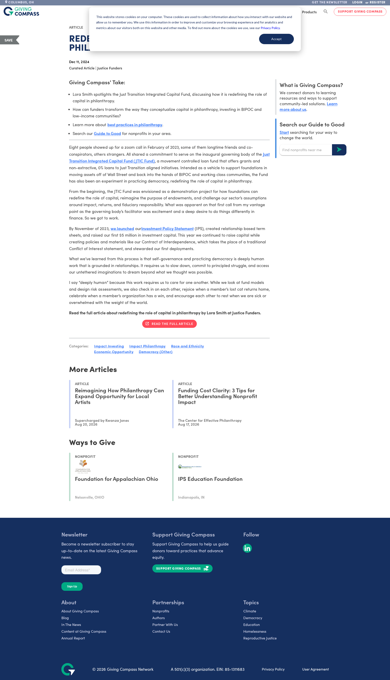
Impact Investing (109, 345)
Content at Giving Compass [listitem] (83, 631)
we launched (122, 228)
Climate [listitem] (249, 611)
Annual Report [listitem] (73, 638)
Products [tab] (309, 11)
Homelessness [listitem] (254, 631)
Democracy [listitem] (252, 617)
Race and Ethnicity (187, 345)
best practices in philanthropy (134, 124)
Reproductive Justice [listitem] (260, 638)
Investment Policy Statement (167, 228)
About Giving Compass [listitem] (80, 611)
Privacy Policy (273, 669)
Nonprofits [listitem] (160, 611)
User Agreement (315, 669)
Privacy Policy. (270, 28)
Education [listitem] (251, 624)
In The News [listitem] (71, 624)
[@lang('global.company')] (21, 11)
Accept (276, 39)
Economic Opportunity (113, 351)
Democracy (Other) (156, 351)
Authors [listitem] (158, 617)
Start (284, 132)
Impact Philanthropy (147, 345)
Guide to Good (107, 133)
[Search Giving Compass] (325, 11)
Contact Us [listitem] (161, 631)
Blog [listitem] (65, 617)
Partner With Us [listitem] (165, 624)
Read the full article (172, 323)
